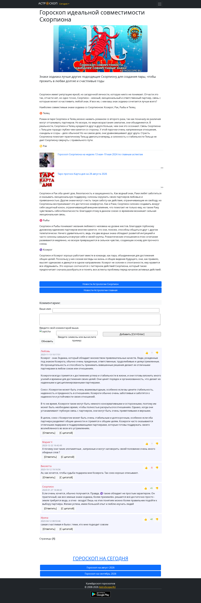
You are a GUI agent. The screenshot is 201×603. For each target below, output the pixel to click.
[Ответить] (49, 432)
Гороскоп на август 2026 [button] (100, 567)
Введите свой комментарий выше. (59, 327)
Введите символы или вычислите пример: (77, 338)
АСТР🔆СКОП (48, 3)
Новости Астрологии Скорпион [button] (101, 284)
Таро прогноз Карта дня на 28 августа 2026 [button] (82, 173)
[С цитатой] (66, 432)
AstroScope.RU (107, 587)
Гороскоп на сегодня (100, 558)
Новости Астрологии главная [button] (100, 290)
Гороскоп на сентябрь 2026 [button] (100, 573)
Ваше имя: (45, 308)
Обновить (47, 341)
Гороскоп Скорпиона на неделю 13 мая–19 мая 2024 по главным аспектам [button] (100, 154)
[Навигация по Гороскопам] (160, 4)
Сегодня (63, 3)
